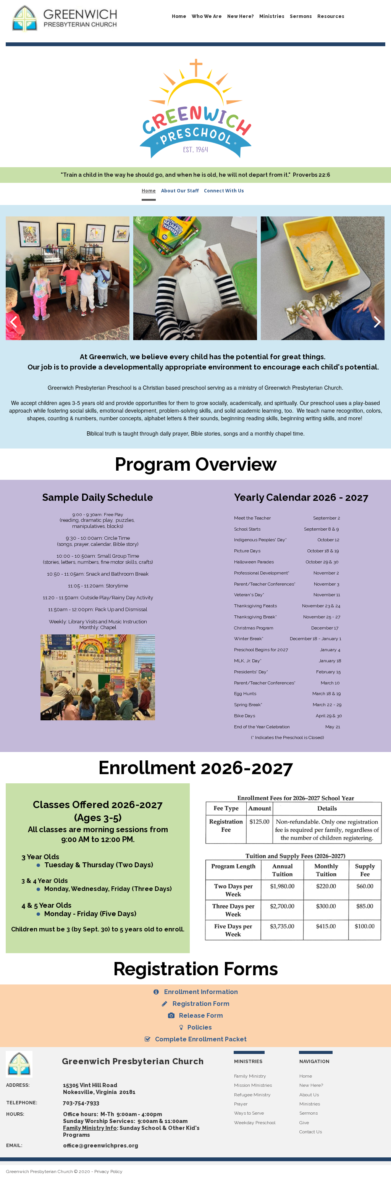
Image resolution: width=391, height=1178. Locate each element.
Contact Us (310, 1131)
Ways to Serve (249, 1113)
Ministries (271, 16)
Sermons (308, 1113)
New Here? (240, 16)
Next (377, 321)
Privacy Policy (108, 1171)
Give (304, 1122)
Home (179, 16)
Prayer (240, 1104)
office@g (75, 1145)
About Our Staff (180, 190)
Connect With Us (224, 190)
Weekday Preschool (254, 1122)
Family (241, 1076)
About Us (309, 1094)
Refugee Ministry (252, 1094)
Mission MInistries (253, 1085)
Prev (13, 321)
